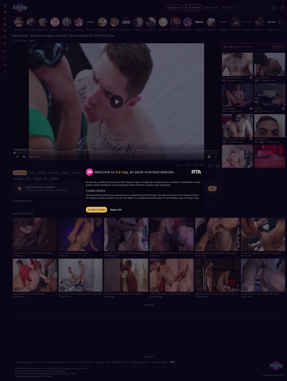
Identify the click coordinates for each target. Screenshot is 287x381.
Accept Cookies (96, 209)
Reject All (115, 209)
